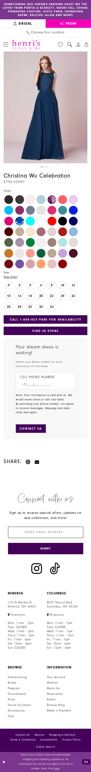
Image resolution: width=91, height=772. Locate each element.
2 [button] (44, 167)
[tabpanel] (45, 107)
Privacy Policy (71, 739)
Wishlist (52, 682)
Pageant (13, 688)
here (56, 768)
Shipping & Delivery (62, 734)
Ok (86, 761)
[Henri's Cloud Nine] (26, 44)
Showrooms (55, 694)
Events (51, 699)
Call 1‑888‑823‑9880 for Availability (45, 319)
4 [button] (49, 167)
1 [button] (41, 167)
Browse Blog (56, 705)
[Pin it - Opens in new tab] (28, 461)
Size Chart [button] (10, 276)
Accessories (16, 710)
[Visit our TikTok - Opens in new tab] (55, 569)
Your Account (56, 677)
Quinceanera (17, 694)
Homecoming (17, 677)
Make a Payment (59, 710)
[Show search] (69, 44)
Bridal (12, 682)
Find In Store (45, 331)
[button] (5, 44)
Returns (40, 734)
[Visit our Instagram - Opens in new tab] (36, 569)
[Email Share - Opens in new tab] (37, 461)
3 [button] (47, 167)
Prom (11, 699)
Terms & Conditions (23, 739)
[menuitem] (23, 23)
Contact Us (23, 734)
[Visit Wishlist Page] (60, 44)
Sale (11, 716)
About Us (53, 688)
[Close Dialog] (4, 762)
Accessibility (49, 739)
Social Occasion (19, 705)
